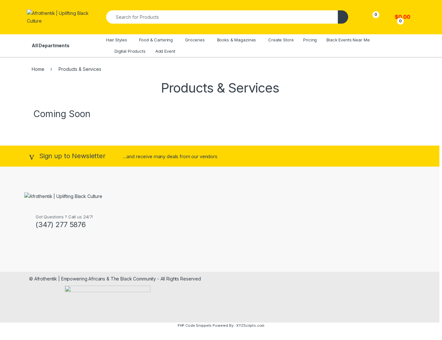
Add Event (165, 51)
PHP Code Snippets (195, 325)
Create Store (280, 39)
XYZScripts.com (250, 325)
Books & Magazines (236, 39)
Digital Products (130, 51)
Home (38, 69)
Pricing (310, 39)
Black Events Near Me (348, 39)
